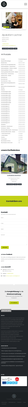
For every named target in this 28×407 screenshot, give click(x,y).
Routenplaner (5, 48)
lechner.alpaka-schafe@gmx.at (8, 45)
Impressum (20, 402)
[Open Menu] (25, 4)
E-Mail (15, 48)
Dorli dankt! (4, 404)
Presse (25, 402)
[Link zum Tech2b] (7, 379)
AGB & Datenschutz (12, 402)
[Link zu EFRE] (10, 383)
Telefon (11, 48)
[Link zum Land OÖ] (17, 379)
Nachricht (3, 234)
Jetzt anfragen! (14, 302)
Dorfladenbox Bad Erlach (14, 175)
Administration (4, 402)
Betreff (2, 229)
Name (2, 217)
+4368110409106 (5, 43)
